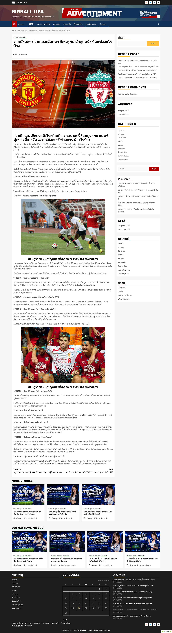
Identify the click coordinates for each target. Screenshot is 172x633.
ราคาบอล (56, 24)
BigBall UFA (28, 12)
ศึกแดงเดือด (78, 24)
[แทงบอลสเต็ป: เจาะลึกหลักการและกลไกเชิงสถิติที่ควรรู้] (98, 494)
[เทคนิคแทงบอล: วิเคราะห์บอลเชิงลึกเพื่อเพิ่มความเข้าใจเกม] (28, 494)
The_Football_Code (31, 518)
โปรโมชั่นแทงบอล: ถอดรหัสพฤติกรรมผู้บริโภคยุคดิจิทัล (137, 74)
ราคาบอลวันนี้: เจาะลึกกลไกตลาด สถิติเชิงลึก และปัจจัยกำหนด (135, 610)
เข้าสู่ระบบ (122, 288)
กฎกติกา (121, 130)
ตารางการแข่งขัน (43, 24)
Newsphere (93, 630)
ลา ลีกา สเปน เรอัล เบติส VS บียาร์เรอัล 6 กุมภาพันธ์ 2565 (89, 470)
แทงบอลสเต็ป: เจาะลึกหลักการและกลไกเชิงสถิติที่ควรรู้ (98, 513)
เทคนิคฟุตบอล (91, 24)
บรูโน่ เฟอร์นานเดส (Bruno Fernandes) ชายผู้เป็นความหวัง (37, 470)
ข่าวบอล (102, 24)
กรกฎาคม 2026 (123, 111)
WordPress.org (124, 299)
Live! (31, 24)
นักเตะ (120, 141)
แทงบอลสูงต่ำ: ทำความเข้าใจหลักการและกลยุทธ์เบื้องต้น (62, 513)
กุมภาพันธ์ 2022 (123, 114)
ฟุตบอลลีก (67, 24)
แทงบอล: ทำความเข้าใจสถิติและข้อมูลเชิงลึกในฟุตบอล (137, 78)
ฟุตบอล (21, 24)
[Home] (14, 24)
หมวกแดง (26, 55)
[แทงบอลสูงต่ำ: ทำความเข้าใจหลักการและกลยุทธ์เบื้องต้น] (63, 494)
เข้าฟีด (120, 291)
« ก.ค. (65, 620)
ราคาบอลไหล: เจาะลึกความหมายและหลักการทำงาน (132, 616)
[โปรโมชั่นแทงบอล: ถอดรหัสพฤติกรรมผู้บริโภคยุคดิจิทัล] (142, 541)
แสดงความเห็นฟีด (125, 295)
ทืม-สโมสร (122, 138)
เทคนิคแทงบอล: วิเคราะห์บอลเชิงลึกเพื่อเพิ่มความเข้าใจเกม (27, 513)
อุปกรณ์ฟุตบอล (123, 156)
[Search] (158, 24)
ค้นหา (121, 37)
